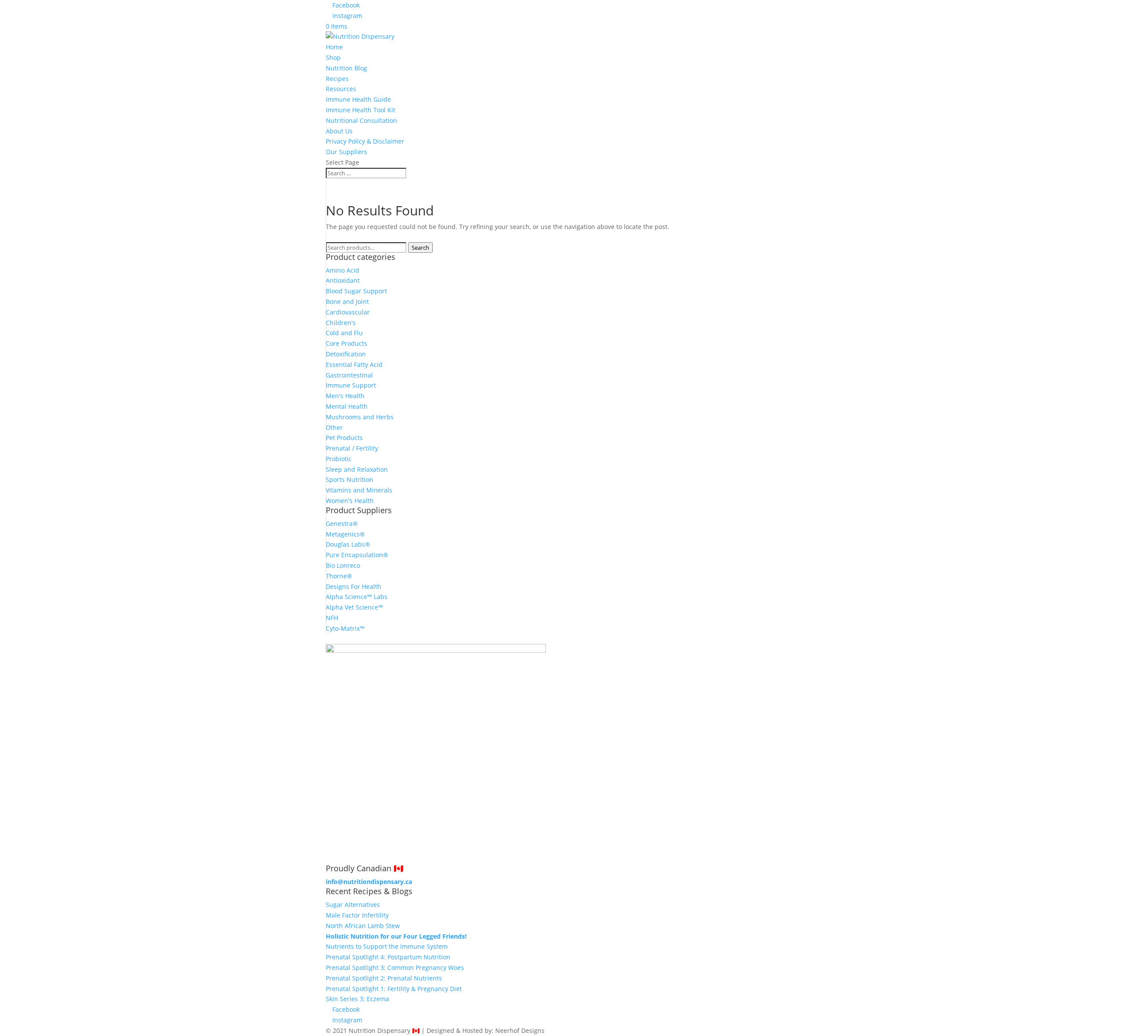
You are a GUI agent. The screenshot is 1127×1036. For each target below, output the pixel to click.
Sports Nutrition (349, 479)
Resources (341, 89)
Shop (333, 57)
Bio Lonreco (343, 565)
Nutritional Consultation (361, 120)
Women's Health (350, 500)
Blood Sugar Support (356, 291)
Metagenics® (345, 534)
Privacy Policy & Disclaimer (365, 141)
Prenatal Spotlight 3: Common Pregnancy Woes (395, 967)
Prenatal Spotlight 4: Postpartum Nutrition (388, 957)
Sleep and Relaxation (357, 469)
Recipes (337, 78)
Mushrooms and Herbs (360, 417)
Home (334, 47)
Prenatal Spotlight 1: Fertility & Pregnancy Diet (394, 988)
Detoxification (346, 354)
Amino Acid (342, 270)
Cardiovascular (348, 312)
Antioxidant (343, 280)
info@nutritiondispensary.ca (369, 881)
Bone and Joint (347, 301)
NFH (332, 618)
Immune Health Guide (358, 99)
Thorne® (339, 576)
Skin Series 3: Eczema (357, 999)
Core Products (346, 343)
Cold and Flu (344, 333)
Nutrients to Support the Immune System (387, 946)
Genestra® (342, 523)
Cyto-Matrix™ (345, 628)
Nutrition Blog (346, 68)
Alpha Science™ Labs (356, 596)
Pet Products (344, 437)
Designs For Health (353, 586)
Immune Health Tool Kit (360, 110)
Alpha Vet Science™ (354, 607)
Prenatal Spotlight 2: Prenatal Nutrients (384, 978)
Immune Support (351, 385)
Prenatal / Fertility (352, 448)
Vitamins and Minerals (359, 490)
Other (334, 427)
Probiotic (339, 459)
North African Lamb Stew (363, 925)
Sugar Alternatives (353, 904)
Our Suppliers (346, 152)
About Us (339, 131)
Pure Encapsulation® (357, 555)
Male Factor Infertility (357, 915)
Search (420, 248)
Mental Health (347, 406)
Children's (341, 322)
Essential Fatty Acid (354, 364)
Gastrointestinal (349, 375)
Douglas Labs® (348, 544)
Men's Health (345, 396)
